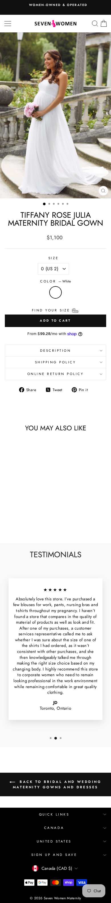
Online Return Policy (55, 373)
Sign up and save (54, 854)
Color (55, 281)
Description (55, 350)
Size (53, 258)
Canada (54, 827)
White (55, 292)
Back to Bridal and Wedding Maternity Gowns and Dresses (57, 784)
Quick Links (54, 814)
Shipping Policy (55, 362)
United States (54, 841)
